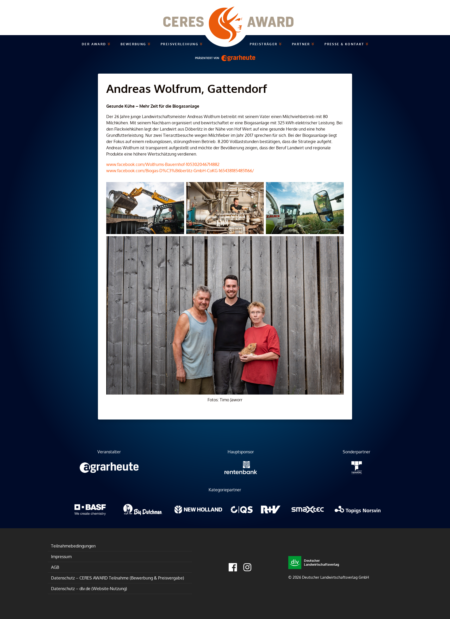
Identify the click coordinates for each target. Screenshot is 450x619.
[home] (225, 17)
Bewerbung (134, 44)
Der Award (95, 44)
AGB (55, 567)
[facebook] (233, 567)
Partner (301, 44)
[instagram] (247, 567)
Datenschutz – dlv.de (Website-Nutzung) (89, 588)
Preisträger (264, 44)
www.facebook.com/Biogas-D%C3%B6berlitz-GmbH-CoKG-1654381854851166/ (180, 170)
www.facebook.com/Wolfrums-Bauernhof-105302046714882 (163, 164)
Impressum (61, 556)
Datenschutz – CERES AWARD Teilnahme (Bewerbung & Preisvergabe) (117, 578)
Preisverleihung (180, 44)
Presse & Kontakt (345, 44)
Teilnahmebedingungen (73, 546)
